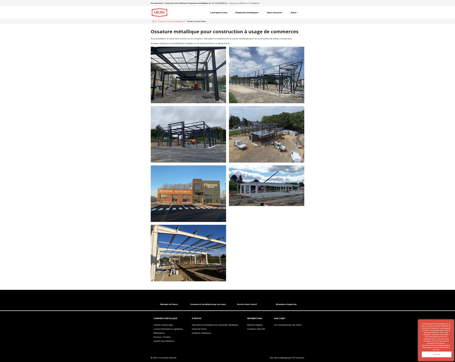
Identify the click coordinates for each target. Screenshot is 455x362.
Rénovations (159, 333)
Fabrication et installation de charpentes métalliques (215, 325)
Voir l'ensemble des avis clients (287, 325)
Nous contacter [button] (274, 12)
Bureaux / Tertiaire (162, 337)
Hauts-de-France (199, 329)
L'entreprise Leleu (218, 12)
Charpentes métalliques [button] (246, 12)
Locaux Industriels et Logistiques (168, 329)
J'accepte (436, 354)
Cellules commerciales (163, 325)
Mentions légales (254, 325)
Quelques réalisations (201, 333)
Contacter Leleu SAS (256, 329)
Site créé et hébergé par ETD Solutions (287, 357)
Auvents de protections (164, 341)
